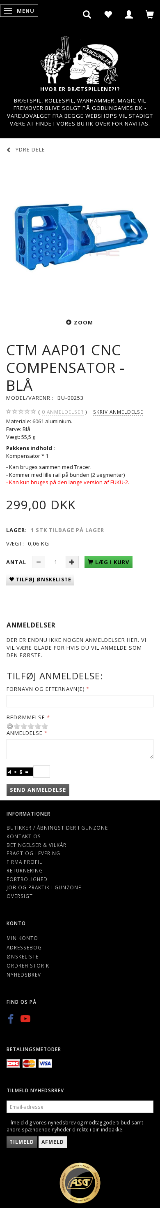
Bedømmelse (26, 717)
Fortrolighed (27, 879)
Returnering (25, 870)
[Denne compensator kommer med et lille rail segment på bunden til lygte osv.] (80, 235)
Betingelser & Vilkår (36, 845)
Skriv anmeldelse (118, 411)
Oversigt (20, 896)
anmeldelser (63, 411)
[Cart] (150, 14)
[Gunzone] (80, 58)
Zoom (83, 322)
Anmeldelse (25, 733)
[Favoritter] (108, 14)
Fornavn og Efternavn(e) (46, 689)
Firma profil (24, 861)
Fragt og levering (33, 853)
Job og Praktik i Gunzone (44, 887)
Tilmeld (21, 1141)
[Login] (129, 14)
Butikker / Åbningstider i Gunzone (57, 827)
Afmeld (52, 1141)
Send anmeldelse (38, 789)
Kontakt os (24, 836)
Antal (17, 562)
